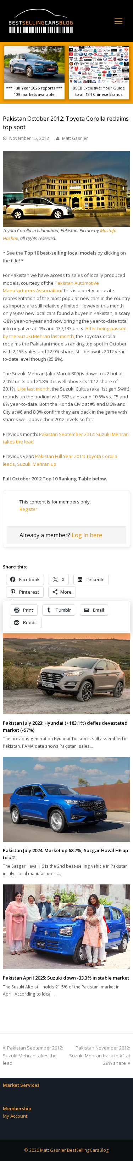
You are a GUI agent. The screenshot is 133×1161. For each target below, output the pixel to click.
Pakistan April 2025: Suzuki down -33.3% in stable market (66, 978)
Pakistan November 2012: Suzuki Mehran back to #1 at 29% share (99, 1055)
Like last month (33, 389)
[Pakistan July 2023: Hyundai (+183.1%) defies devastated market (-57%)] (66, 671)
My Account (15, 1116)
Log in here (87, 535)
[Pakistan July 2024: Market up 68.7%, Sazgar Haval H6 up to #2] (66, 799)
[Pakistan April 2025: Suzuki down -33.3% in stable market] (66, 926)
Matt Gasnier (75, 138)
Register (28, 509)
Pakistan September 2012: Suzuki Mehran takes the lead (33, 1055)
